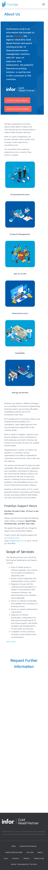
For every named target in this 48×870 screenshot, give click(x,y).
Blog (6, 858)
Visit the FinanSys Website (17, 100)
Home (13, 846)
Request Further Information (18, 109)
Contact (15, 858)
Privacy (27, 858)
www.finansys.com (11, 538)
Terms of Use (39, 858)
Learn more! (11, 641)
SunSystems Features (14, 852)
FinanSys (17, 36)
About (40, 852)
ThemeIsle (33, 864)
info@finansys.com (16, 541)
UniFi (30, 489)
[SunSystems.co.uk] (11, 4)
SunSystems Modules (28, 846)
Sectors (30, 852)
